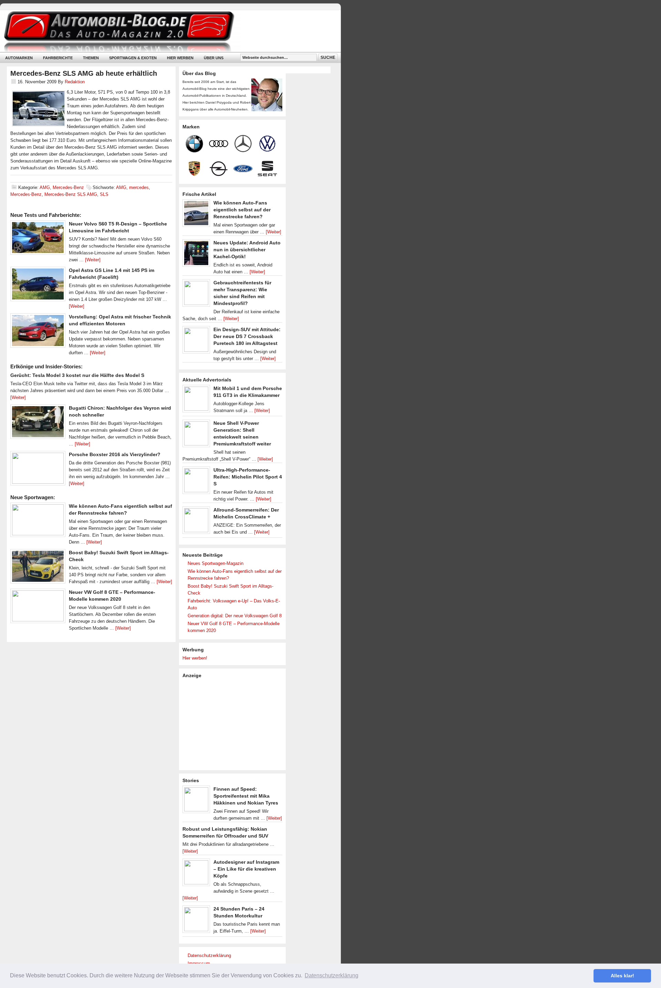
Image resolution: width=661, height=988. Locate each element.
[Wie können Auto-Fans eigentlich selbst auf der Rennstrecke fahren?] (37, 521)
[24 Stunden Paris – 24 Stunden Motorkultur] (196, 920)
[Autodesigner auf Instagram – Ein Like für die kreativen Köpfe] (196, 874)
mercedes (139, 187)
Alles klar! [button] (622, 975)
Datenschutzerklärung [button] (331, 975)
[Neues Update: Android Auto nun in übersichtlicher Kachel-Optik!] (196, 254)
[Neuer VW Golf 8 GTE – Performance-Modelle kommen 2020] (37, 608)
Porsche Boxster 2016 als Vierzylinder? (114, 454)
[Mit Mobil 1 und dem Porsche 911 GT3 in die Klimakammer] (196, 400)
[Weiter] (93, 259)
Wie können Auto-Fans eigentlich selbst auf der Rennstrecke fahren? (242, 209)
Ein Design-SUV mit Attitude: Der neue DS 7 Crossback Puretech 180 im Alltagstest (247, 336)
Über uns (213, 58)
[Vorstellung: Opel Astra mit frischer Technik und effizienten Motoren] (37, 332)
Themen (91, 58)
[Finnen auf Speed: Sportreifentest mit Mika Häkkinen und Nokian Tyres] (196, 801)
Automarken (19, 58)
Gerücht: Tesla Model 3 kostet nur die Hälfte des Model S (77, 375)
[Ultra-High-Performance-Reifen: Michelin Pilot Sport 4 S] (196, 481)
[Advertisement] (234, 724)
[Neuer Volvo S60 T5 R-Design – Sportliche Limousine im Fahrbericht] (37, 239)
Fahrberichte (58, 58)
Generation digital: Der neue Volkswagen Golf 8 (235, 615)
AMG (45, 187)
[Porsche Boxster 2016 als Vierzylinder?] (37, 470)
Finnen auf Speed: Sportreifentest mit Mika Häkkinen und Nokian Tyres (245, 796)
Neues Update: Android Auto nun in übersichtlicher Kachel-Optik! (247, 249)
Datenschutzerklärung (209, 955)
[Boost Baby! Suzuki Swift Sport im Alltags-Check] (37, 568)
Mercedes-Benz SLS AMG (70, 194)
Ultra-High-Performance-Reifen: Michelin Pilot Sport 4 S (247, 476)
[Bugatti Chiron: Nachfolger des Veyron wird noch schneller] (37, 423)
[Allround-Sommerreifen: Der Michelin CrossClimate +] (196, 521)
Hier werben (180, 58)
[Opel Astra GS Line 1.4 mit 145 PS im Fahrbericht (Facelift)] (37, 286)
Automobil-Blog (165, 31)
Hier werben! (194, 658)
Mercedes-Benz (68, 187)
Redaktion (75, 81)
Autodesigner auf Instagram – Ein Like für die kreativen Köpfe (246, 869)
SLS (104, 194)
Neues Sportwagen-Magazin (215, 563)
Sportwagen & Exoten (133, 58)
